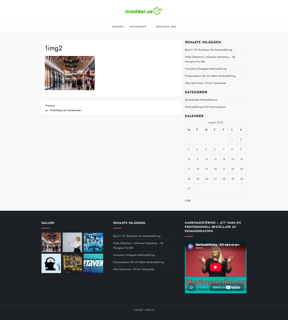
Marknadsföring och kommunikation (205, 107)
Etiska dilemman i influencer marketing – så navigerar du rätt (210, 59)
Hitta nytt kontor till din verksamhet (205, 83)
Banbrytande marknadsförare (201, 100)
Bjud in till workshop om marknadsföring (208, 50)
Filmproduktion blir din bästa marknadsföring (210, 76)
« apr (188, 200)
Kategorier (138, 26)
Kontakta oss (166, 26)
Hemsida (118, 26)
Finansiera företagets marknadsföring (206, 69)
